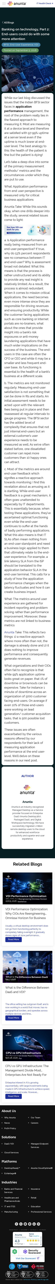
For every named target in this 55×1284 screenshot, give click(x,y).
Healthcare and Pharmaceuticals (12, 1199)
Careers (34, 1123)
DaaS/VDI (9, 1144)
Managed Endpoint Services (39, 1145)
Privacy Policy (13, 1229)
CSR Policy (33, 1229)
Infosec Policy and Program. (36, 1279)
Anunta (9, 632)
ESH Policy (42, 1229)
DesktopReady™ (12, 1168)
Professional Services (41, 1212)
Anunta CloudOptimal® (42, 1168)
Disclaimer (24, 1229)
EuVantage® (10, 1173)
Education (35, 1206)
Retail (33, 1198)
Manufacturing (11, 1212)
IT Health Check (44, 3)
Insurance (35, 1189)
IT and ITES (9, 1206)
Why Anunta (10, 1117)
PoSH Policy (10, 1128)
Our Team (35, 1117)
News (7, 1123)
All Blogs (9, 22)
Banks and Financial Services (13, 1191)
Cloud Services (11, 1152)
